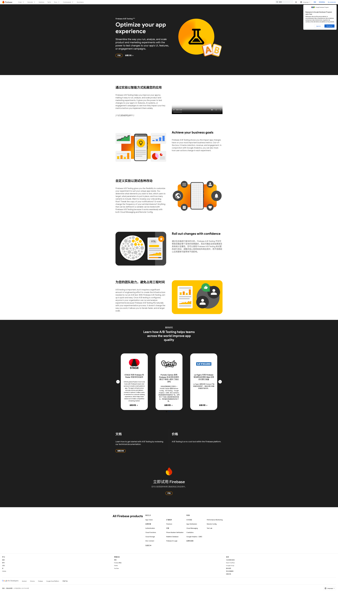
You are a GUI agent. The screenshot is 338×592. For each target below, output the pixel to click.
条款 (3, 588)
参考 (3, 563)
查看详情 (134, 405)
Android (24, 581)
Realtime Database (172, 537)
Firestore (169, 524)
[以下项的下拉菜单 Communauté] (73, 2)
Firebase (40, 581)
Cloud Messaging (192, 528)
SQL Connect (149, 541)
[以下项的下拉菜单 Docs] (59, 2)
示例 (3, 565)
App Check (149, 520)
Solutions (41, 2)
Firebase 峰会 (117, 563)
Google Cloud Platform (52, 581)
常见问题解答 (229, 571)
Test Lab (209, 528)
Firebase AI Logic (171, 541)
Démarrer (329, 26)
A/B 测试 (189, 520)
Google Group (230, 565)
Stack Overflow (230, 563)
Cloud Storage (150, 537)
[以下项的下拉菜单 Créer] (24, 2)
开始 (119, 55)
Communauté (67, 2)
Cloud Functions (150, 532)
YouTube (116, 568)
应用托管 (148, 524)
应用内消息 (189, 541)
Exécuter (30, 2)
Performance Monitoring (215, 520)
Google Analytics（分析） (194, 537)
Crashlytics (190, 532)
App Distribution (191, 524)
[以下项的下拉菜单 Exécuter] (35, 2)
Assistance (80, 2)
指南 (3, 560)
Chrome (32, 581)
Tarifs (49, 2)
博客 (315, 2)
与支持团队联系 (230, 560)
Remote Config (212, 524)
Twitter (116, 565)
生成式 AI (148, 545)
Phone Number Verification (174, 532)
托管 (167, 528)
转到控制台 (322, 2)
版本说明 (228, 568)
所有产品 (65, 581)
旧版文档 (228, 574)
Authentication (150, 528)
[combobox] (284, 2)
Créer (20, 2)
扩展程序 (169, 520)
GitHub (4, 571)
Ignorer (318, 26)
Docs (55, 2)
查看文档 (129, 55)
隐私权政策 (9, 588)
